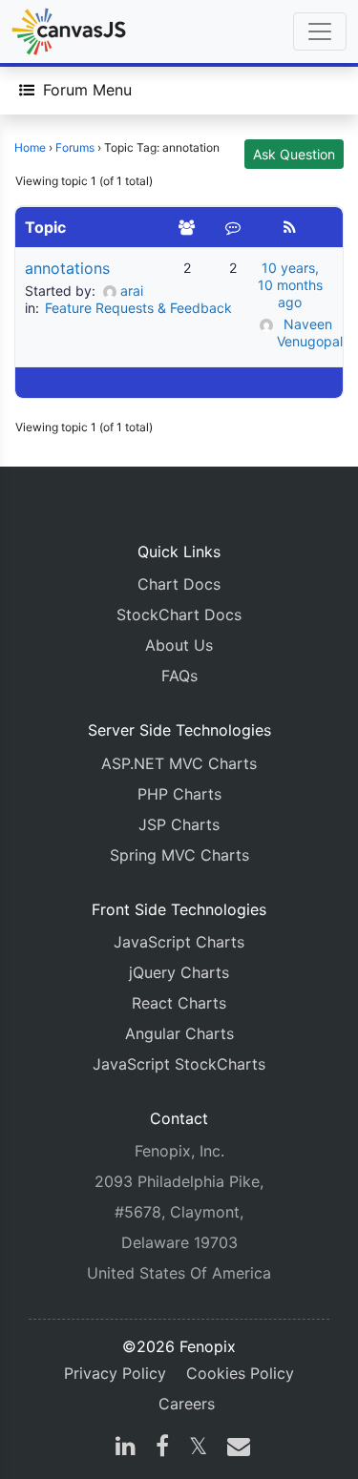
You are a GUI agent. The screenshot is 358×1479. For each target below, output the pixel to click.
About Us (179, 645)
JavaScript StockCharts (179, 1063)
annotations (67, 268)
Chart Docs (179, 584)
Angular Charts (179, 1033)
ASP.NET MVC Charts (179, 763)
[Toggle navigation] (320, 31)
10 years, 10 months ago (290, 285)
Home (30, 147)
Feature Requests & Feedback (138, 308)
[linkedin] (125, 1448)
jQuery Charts (179, 972)
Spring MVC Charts (179, 854)
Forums (75, 147)
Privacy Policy (115, 1373)
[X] (198, 1448)
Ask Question (294, 154)
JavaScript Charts (179, 941)
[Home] (68, 31)
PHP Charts (179, 793)
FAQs (179, 675)
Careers (186, 1403)
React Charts (179, 1002)
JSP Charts (179, 824)
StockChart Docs (179, 614)
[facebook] (162, 1448)
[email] (235, 1448)
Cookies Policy (240, 1373)
